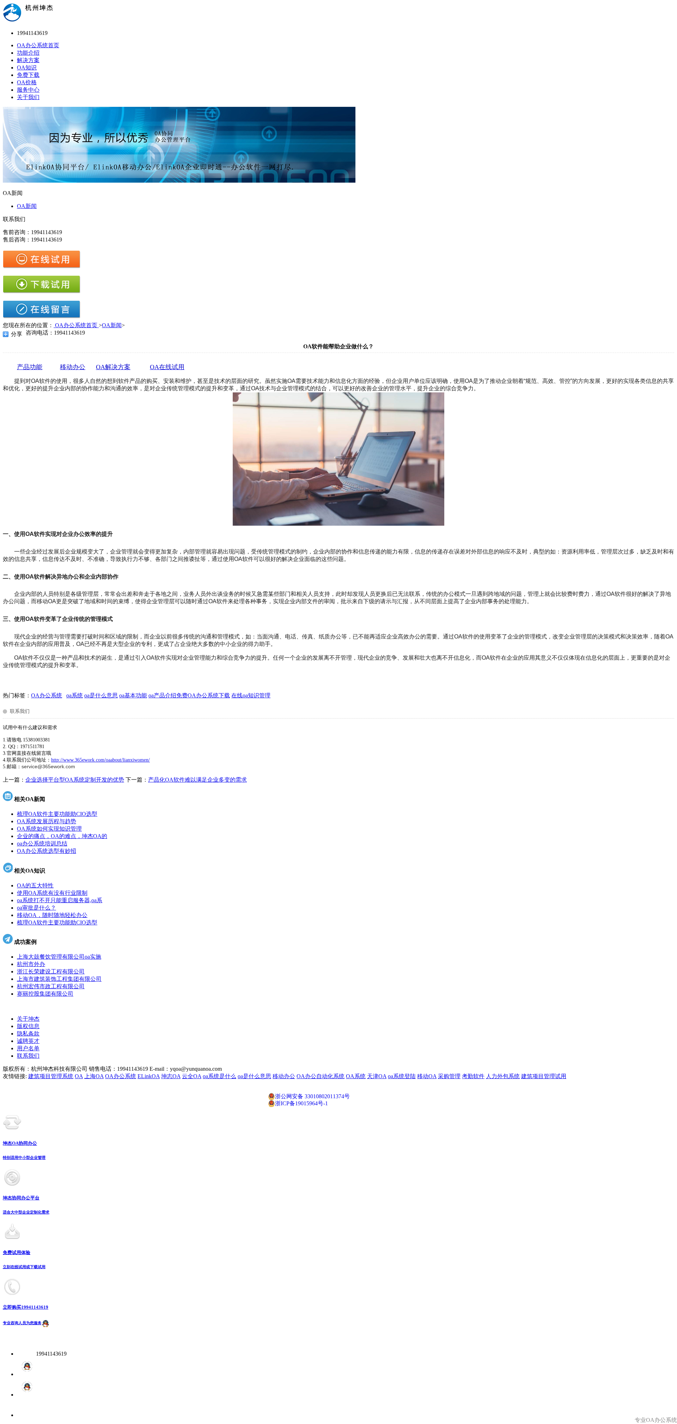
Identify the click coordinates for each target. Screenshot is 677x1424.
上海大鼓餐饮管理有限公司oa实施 (59, 957)
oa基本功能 (133, 695)
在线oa (239, 695)
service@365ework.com (48, 766)
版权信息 (28, 1026)
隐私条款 (28, 1034)
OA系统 (356, 1076)
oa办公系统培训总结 (42, 844)
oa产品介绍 (162, 695)
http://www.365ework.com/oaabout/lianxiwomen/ (100, 760)
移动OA (427, 1076)
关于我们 (28, 97)
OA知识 (27, 68)
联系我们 (28, 1056)
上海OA (94, 1076)
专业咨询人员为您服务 (22, 1323)
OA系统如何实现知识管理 (49, 829)
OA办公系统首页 (38, 45)
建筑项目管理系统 (50, 1076)
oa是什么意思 (101, 695)
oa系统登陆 (402, 1076)
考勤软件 (473, 1076)
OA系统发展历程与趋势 (46, 821)
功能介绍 (28, 53)
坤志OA (171, 1076)
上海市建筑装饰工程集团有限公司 (59, 979)
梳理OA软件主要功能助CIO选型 (57, 814)
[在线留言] (41, 317)
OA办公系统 (46, 695)
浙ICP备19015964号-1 (301, 1103)
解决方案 (28, 60)
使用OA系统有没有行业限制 (52, 893)
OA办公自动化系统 (320, 1076)
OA (79, 1076)
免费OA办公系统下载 (203, 695)
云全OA (191, 1076)
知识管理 (259, 695)
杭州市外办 (31, 964)
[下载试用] (41, 292)
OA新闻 (27, 206)
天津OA (376, 1076)
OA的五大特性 (35, 885)
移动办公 (284, 1076)
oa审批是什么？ (36, 908)
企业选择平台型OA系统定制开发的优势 (74, 780)
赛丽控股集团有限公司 (45, 994)
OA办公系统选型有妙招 (46, 851)
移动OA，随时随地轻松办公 (52, 915)
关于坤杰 (28, 1019)
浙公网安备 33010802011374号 (312, 1096)
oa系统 (74, 695)
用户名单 (28, 1048)
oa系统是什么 (219, 1076)
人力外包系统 (503, 1076)
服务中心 (28, 90)
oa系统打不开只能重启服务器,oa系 (59, 900)
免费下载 (28, 75)
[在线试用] (41, 267)
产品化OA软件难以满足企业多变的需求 (197, 780)
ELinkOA (149, 1076)
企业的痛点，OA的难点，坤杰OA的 (62, 836)
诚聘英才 (28, 1041)
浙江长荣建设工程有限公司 (51, 971)
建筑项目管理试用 (543, 1076)
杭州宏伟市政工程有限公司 (51, 986)
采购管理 (449, 1076)
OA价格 (27, 82)
